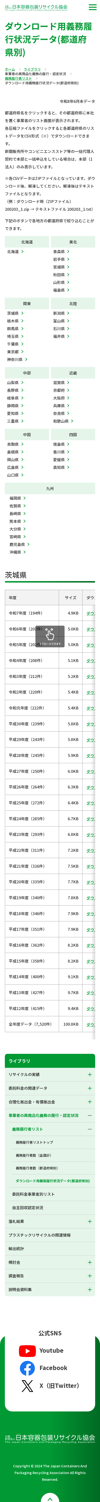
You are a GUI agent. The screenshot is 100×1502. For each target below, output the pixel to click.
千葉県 (13, 344)
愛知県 (13, 413)
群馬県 (13, 328)
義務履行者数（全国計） (34, 1155)
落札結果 (16, 1221)
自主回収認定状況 (27, 1207)
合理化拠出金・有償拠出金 (31, 1102)
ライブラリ (32, 69)
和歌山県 (61, 421)
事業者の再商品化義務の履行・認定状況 (43, 1115)
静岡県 (13, 405)
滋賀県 (59, 382)
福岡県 (15, 498)
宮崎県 (15, 536)
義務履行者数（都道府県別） (38, 1168)
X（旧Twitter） (61, 1385)
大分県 (15, 529)
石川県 (59, 328)
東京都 (13, 351)
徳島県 (59, 444)
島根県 (13, 452)
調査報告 (16, 1276)
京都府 (59, 390)
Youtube (52, 1350)
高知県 (59, 467)
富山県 (59, 321)
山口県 (13, 475)
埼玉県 (13, 336)
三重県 (13, 421)
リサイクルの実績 (24, 1074)
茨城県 (13, 313)
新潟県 (59, 313)
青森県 (59, 251)
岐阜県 (13, 398)
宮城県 (59, 267)
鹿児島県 (17, 544)
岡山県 (13, 459)
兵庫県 (59, 405)
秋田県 (59, 274)
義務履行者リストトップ (34, 1142)
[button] (92, 7)
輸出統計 (16, 1248)
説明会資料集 (20, 1289)
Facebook (53, 1367)
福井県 (59, 336)
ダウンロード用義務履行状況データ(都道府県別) (53, 1180)
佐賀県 (15, 506)
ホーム (10, 69)
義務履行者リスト (18, 78)
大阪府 (59, 398)
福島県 (59, 290)
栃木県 (13, 321)
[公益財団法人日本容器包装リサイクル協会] (36, 9)
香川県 (59, 452)
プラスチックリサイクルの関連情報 (39, 1235)
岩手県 (59, 259)
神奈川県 (15, 359)
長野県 (13, 390)
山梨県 (13, 382)
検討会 (14, 1262)
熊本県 (15, 521)
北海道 (13, 251)
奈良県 (59, 413)
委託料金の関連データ (27, 1088)
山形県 (59, 282)
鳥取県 (13, 444)
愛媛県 (59, 459)
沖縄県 (15, 552)
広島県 (13, 467)
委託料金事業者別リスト (33, 1194)
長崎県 (15, 513)
